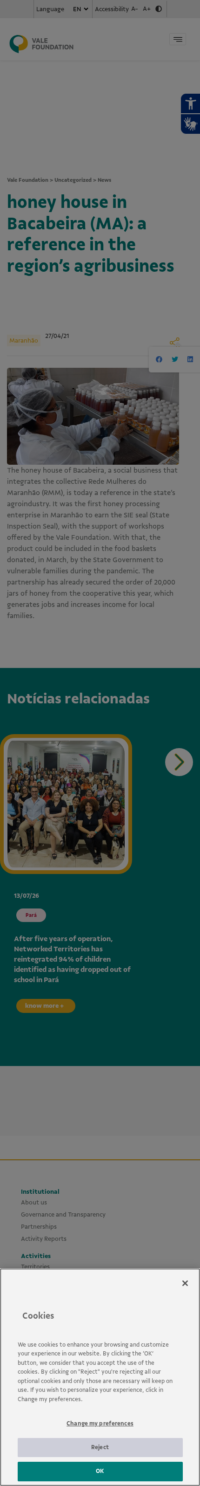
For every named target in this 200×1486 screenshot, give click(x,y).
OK (100, 1471)
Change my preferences (100, 1423)
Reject (100, 1447)
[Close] (185, 1283)
